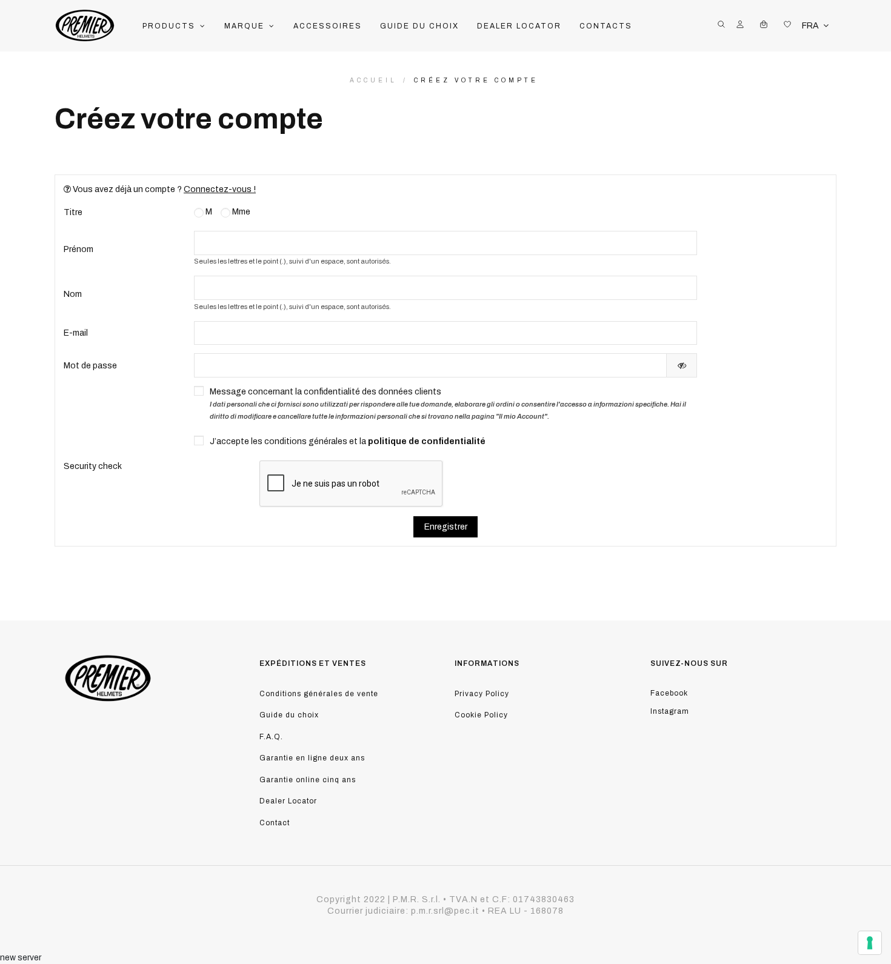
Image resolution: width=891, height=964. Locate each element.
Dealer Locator (288, 801)
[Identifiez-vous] (740, 26)
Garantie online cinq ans (307, 780)
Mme (240, 211)
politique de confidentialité (427, 441)
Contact (274, 823)
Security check (93, 466)
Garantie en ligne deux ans (312, 758)
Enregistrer (445, 526)
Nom (73, 294)
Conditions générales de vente (318, 694)
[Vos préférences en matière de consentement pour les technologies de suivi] (869, 942)
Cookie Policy (481, 715)
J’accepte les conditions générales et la (348, 441)
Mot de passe (90, 365)
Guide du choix (289, 715)
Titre (73, 212)
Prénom (78, 249)
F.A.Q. (271, 737)
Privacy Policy (482, 694)
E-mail (76, 332)
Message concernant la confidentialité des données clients (448, 403)
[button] (174, 26)
